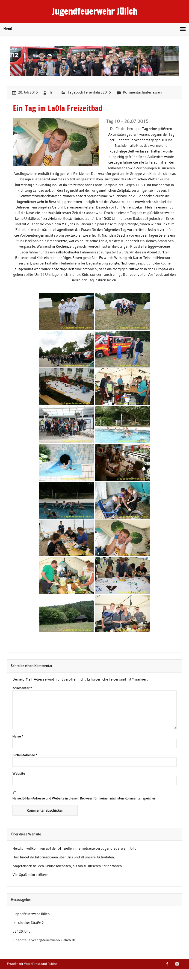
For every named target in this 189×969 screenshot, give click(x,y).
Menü (7, 29)
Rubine (52, 964)
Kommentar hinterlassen (142, 92)
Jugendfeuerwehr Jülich (94, 11)
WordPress (32, 964)
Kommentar (22, 688)
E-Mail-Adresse (24, 755)
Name (17, 736)
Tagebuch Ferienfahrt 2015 (89, 92)
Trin (52, 92)
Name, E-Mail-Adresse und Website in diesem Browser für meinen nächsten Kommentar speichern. (85, 798)
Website (18, 773)
